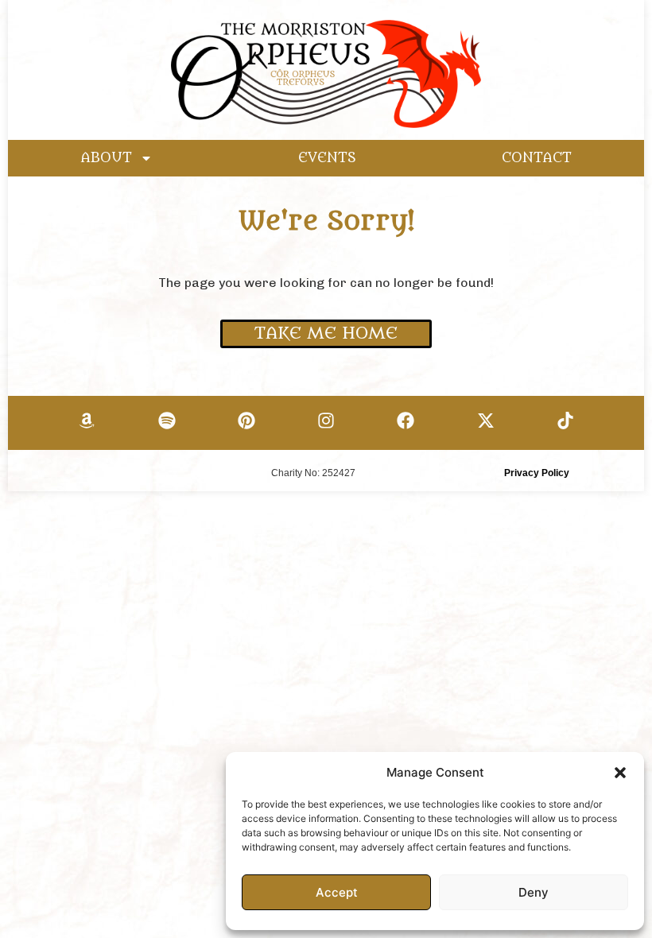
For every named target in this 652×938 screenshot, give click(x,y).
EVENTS (327, 158)
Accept (337, 892)
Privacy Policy (536, 473)
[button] (620, 773)
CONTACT (537, 158)
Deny (533, 892)
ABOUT (106, 158)
